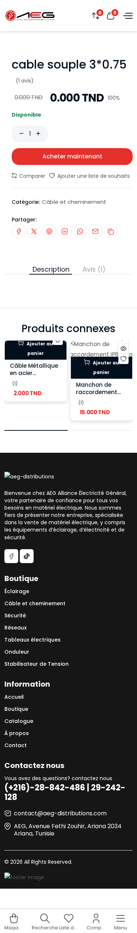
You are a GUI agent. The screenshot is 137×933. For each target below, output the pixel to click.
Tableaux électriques (32, 639)
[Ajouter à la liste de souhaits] (123, 359)
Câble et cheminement (74, 202)
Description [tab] (51, 269)
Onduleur (16, 651)
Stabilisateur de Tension (36, 664)
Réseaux (15, 627)
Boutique (16, 709)
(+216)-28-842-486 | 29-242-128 (64, 792)
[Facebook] (11, 556)
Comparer (31, 176)
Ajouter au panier (39, 348)
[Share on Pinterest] (49, 231)
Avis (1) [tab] (94, 269)
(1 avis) (25, 80)
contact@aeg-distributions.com (60, 813)
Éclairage (16, 591)
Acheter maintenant (72, 156)
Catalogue (18, 721)
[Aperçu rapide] (123, 349)
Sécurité (15, 615)
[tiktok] (27, 556)
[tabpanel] (68, 278)
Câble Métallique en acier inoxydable (34, 373)
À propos (16, 733)
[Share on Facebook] (18, 231)
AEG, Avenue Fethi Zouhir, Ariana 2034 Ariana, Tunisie (68, 830)
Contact (15, 745)
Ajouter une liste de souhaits (93, 176)
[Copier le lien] (110, 231)
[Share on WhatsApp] (80, 231)
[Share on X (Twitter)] (34, 231)
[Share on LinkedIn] (64, 231)
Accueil (14, 697)
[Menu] (127, 15)
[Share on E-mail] (95, 231)
